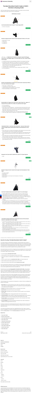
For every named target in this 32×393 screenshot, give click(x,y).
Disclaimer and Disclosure (5, 341)
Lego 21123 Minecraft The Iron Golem (6, 356)
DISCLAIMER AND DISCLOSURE (5, 381)
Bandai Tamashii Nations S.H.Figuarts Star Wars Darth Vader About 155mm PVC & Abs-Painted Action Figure (16, 83)
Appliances (2, 369)
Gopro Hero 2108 (3, 353)
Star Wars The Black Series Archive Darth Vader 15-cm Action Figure (15, 191)
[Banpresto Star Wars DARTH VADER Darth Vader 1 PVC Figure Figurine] (16, 149)
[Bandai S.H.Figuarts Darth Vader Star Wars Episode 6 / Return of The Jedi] (16, 35)
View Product (28, 28)
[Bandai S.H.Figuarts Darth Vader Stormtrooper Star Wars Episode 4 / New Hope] (16, 165)
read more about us (16, 310)
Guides (2, 366)
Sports (2, 372)
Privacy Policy (3, 343)
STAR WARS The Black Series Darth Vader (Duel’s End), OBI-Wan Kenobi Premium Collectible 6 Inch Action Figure (15, 219)
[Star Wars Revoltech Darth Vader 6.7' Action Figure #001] (16, 20)
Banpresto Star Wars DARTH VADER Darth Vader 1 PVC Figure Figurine (15, 154)
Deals (1, 365)
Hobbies (2, 374)
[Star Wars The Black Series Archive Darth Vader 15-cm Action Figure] (16, 187)
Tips (1, 371)
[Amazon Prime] (29, 69)
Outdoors (2, 375)
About (2, 344)
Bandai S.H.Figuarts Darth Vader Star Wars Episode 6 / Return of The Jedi (15, 38)
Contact (2, 346)
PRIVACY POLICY (3, 380)
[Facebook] (1, 195)
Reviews (2, 362)
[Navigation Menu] (30, 1)
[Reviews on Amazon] (16, 81)
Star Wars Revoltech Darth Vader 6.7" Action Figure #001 (12, 24)
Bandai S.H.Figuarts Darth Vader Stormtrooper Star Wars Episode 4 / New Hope (16, 170)
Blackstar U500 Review (4, 352)
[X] (1, 196)
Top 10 (2, 368)
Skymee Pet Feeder (4, 350)
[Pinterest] (1, 197)
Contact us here (6, 310)
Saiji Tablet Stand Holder (5, 355)
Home (2, 360)
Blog (1, 363)
